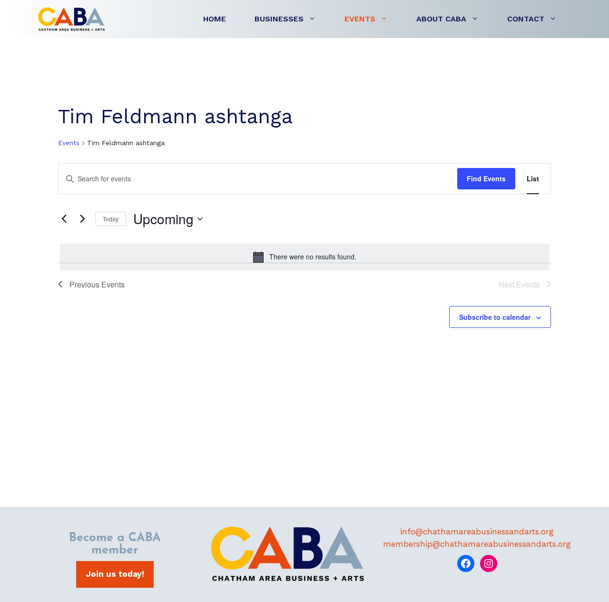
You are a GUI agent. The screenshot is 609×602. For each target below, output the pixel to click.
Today (110, 219)
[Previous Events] (63, 219)
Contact (525, 18)
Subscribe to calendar (494, 317)
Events (359, 18)
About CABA (441, 18)
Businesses (279, 18)
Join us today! (115, 574)
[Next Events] (82, 219)
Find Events (486, 178)
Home (214, 18)
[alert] (304, 257)
